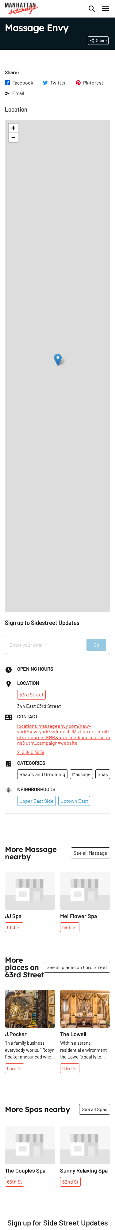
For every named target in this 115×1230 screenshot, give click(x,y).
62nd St (70, 1182)
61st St (14, 927)
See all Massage (90, 853)
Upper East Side (36, 801)
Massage (81, 774)
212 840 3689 (30, 752)
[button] (58, 359)
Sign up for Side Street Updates (57, 1222)
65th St (14, 1182)
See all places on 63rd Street (77, 967)
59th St (69, 927)
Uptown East (74, 801)
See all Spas (94, 1109)
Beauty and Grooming (42, 774)
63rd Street (31, 694)
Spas (103, 774)
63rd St (14, 1068)
